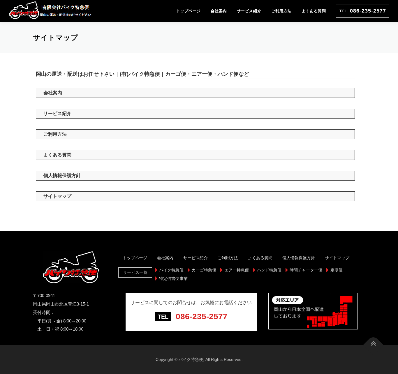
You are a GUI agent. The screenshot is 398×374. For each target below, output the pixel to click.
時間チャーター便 (306, 270)
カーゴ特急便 (204, 270)
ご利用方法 (281, 11)
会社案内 (219, 11)
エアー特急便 (236, 270)
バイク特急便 (171, 270)
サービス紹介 (249, 11)
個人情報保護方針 (62, 175)
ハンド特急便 (269, 270)
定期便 (336, 270)
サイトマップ (57, 196)
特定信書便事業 (173, 278)
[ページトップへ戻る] (373, 345)
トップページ (188, 11)
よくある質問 (314, 11)
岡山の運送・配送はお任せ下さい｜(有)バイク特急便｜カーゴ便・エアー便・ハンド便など (142, 74)
